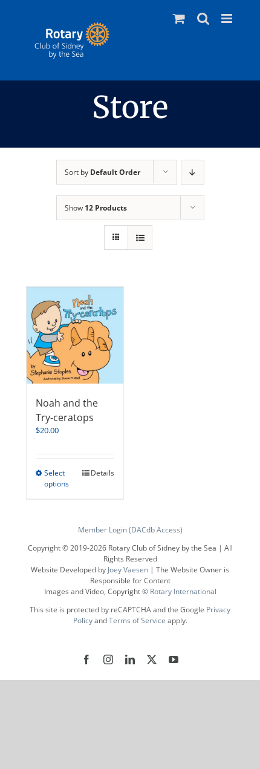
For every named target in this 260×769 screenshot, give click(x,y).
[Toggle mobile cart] (179, 18)
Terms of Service (137, 620)
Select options (56, 478)
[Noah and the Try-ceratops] (75, 335)
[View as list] (140, 237)
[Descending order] (192, 172)
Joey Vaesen (128, 569)
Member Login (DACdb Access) (130, 530)
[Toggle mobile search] (203, 18)
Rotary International (183, 591)
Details (102, 473)
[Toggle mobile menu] (227, 18)
